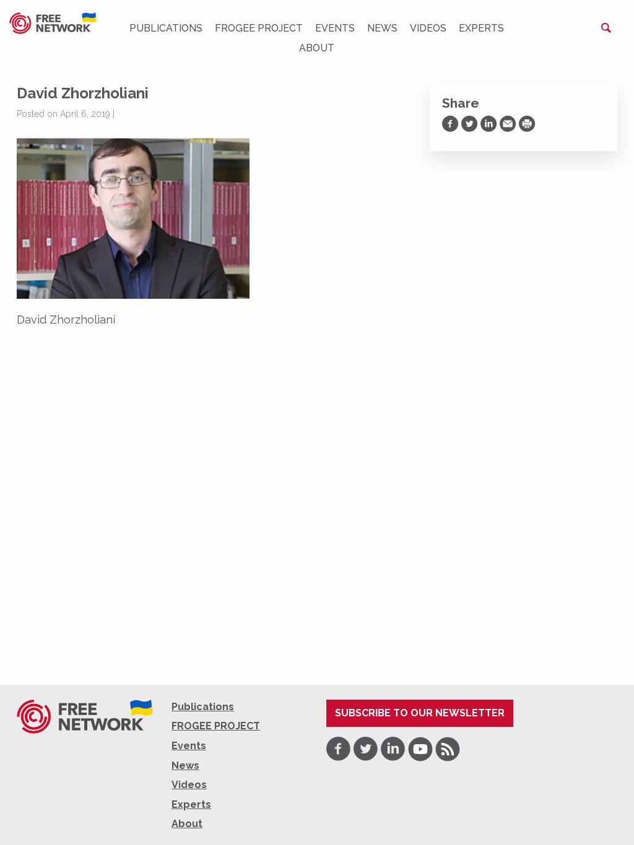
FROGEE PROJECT (259, 28)
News (382, 28)
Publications (165, 28)
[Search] (606, 28)
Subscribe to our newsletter (420, 713)
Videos (428, 28)
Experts (481, 28)
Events (335, 28)
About (316, 48)
